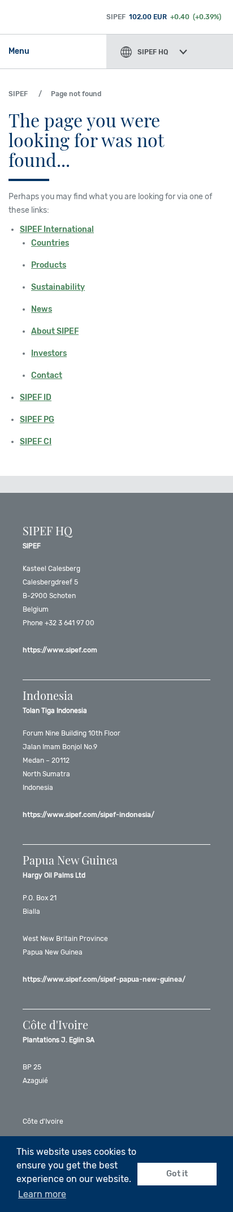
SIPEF (18, 94)
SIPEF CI (35, 441)
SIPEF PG (37, 419)
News (41, 309)
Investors (49, 353)
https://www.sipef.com (60, 650)
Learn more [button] (42, 1194)
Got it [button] (177, 1174)
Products (48, 265)
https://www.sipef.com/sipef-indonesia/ (88, 815)
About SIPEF (55, 331)
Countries (50, 243)
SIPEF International (57, 229)
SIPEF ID (35, 397)
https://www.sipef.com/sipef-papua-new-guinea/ (104, 979)
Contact (46, 375)
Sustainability (58, 287)
